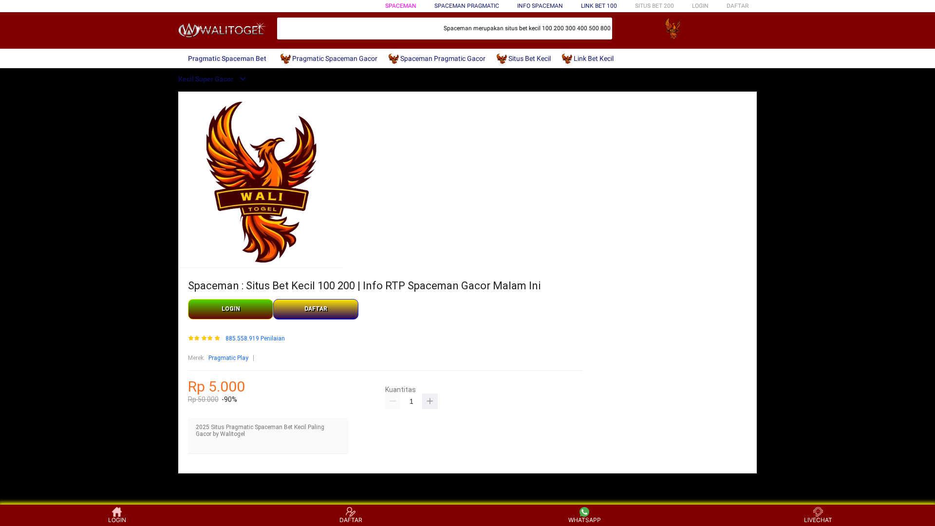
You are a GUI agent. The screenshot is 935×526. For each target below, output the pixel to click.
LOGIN (700, 5)
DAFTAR (737, 5)
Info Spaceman (540, 5)
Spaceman (400, 5)
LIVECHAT (818, 520)
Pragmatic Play (228, 358)
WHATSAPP (584, 520)
